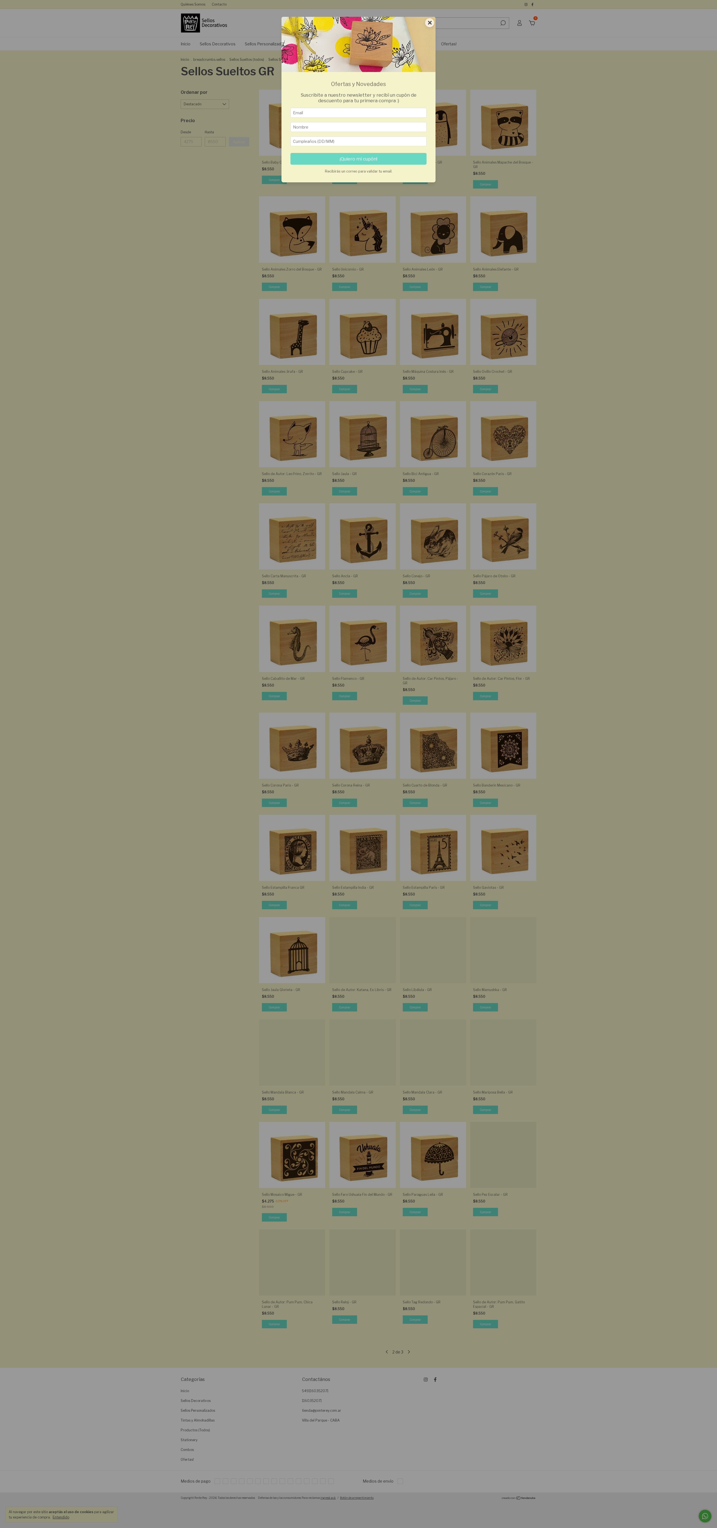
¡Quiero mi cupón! (358, 159)
